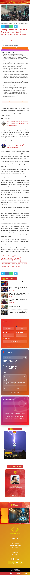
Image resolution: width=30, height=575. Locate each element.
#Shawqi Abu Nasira (16, 266)
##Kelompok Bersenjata (7, 258)
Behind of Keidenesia (15, 541)
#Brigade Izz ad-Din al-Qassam (8, 263)
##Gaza (3, 255)
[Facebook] (7, 26)
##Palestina (17, 258)
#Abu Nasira (17, 261)
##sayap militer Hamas (7, 261)
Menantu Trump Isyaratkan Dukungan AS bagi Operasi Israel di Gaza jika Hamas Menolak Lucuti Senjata (16, 145)
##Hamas (10, 255)
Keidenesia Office (15, 547)
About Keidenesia (15, 543)
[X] (3, 26)
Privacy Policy (15, 554)
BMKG (17, 392)
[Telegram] (16, 26)
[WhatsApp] (11, 26)
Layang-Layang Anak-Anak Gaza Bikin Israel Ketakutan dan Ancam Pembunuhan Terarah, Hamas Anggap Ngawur (17, 123)
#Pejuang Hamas (5, 266)
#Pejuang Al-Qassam (22, 263)
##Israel (16, 255)
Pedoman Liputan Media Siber (15, 545)
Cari (16, 47)
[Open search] (26, 573)
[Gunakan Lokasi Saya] (25, 357)
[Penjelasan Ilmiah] (25, 377)
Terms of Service (15, 552)
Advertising (15, 550)
